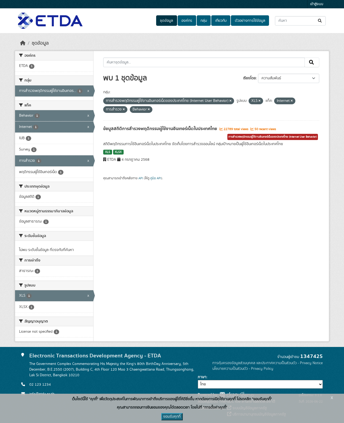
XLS (107, 152)
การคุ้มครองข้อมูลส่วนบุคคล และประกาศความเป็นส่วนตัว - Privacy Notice (267, 363)
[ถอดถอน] (230, 101)
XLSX (118, 152)
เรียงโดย (249, 78)
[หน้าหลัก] (23, 43)
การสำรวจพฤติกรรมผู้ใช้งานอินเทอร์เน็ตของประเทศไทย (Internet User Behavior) (272, 137)
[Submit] (320, 21)
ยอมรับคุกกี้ (172, 416)
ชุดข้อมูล (166, 20)
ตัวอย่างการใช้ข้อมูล (250, 20)
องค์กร (186, 20)
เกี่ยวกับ (221, 20)
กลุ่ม (203, 20)
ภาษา (202, 377)
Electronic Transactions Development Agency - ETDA (95, 355)
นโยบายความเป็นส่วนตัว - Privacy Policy (242, 368)
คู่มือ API (155, 178)
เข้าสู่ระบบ (316, 4)
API (140, 178)
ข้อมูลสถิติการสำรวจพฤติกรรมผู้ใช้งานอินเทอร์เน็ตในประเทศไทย (160, 128)
